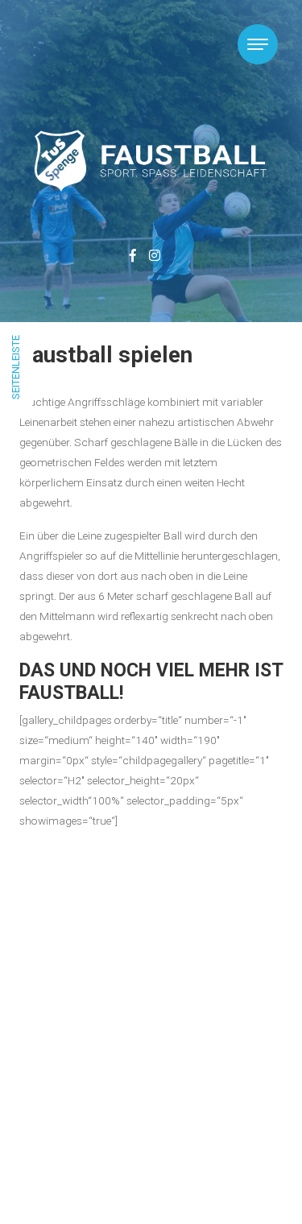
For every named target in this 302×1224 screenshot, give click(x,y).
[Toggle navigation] (258, 44)
